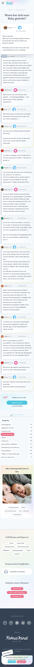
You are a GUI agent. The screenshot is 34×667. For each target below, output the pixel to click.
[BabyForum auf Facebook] (5, 623)
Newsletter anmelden (17, 572)
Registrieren (21, 662)
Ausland (17, 554)
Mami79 (6, 218)
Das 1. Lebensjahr (24, 511)
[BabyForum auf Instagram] (17, 623)
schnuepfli (11, 56)
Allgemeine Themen (8, 428)
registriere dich (17, 403)
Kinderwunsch (6, 431)
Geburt (4, 437)
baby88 (6, 167)
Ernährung (5, 441)
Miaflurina (7, 189)
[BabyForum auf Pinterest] (11, 623)
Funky (10, 27)
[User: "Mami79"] (2, 218)
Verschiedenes (6, 450)
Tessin (29, 550)
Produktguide (17, 514)
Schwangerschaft (8, 434)
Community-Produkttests (17, 592)
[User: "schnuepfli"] (4, 56)
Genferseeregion (18, 550)
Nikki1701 (6, 90)
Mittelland (6, 550)
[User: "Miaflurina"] (2, 189)
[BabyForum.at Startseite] (9, 3)
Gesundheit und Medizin (9, 444)
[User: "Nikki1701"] (2, 90)
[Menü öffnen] (3, 3)
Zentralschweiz (9, 547)
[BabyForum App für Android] (29, 623)
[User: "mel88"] (2, 286)
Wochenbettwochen (10, 511)
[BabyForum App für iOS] (23, 623)
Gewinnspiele (17, 588)
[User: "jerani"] (2, 109)
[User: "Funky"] (5, 28)
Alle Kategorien (6, 424)
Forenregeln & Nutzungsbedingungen (16, 655)
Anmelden (11, 662)
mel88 (6, 286)
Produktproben (17, 596)
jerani (5, 109)
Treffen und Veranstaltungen (10, 454)
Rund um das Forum (8, 457)
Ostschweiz (20, 543)
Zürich (11, 543)
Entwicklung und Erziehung (10, 447)
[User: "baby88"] (2, 167)
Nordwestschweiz (23, 547)
